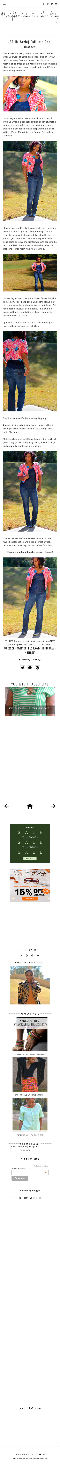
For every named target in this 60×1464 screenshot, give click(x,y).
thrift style (37, 660)
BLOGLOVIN (34, 648)
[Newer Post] (6, 806)
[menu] (4, 3)
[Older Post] (53, 806)
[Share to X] (22, 668)
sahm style (27, 660)
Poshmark (25, 1149)
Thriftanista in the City (26, 1454)
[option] (30, 701)
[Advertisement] (30, 763)
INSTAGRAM (48, 648)
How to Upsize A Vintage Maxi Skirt (30, 1094)
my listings (30, 1146)
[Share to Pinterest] (37, 668)
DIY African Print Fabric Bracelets (30, 1054)
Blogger (36, 1190)
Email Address (29, 1168)
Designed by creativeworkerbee (30, 1459)
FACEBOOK (9, 648)
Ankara (6, 425)
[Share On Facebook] (30, 668)
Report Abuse (30, 1408)
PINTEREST (30, 652)
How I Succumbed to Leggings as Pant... (30, 708)
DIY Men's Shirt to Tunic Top (30, 1135)
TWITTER (21, 648)
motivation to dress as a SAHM (19, 64)
